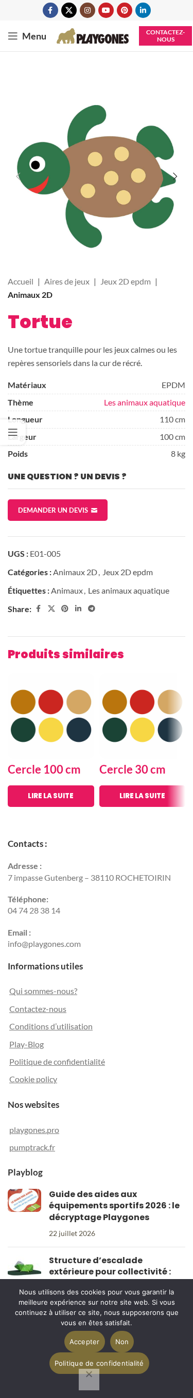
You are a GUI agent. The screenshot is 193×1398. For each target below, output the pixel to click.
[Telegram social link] (91, 609)
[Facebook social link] (50, 10)
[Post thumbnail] (24, 1214)
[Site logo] (93, 34)
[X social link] (69, 10)
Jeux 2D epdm (125, 281)
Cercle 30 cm (132, 769)
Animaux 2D (30, 294)
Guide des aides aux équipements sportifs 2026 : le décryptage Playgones (114, 1205)
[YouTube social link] (106, 10)
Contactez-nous (165, 35)
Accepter (84, 1342)
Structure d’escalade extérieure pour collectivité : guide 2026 (110, 1271)
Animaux (67, 590)
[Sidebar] (13, 432)
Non (122, 1342)
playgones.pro (34, 1129)
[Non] (89, 1379)
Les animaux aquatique (144, 402)
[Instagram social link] (87, 10)
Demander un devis (53, 510)
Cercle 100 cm (44, 769)
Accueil (20, 281)
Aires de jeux (67, 281)
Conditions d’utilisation (51, 1026)
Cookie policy (33, 1079)
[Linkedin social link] (143, 10)
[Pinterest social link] (124, 10)
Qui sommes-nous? (43, 991)
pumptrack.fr (32, 1147)
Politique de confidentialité (57, 1061)
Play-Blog (26, 1044)
